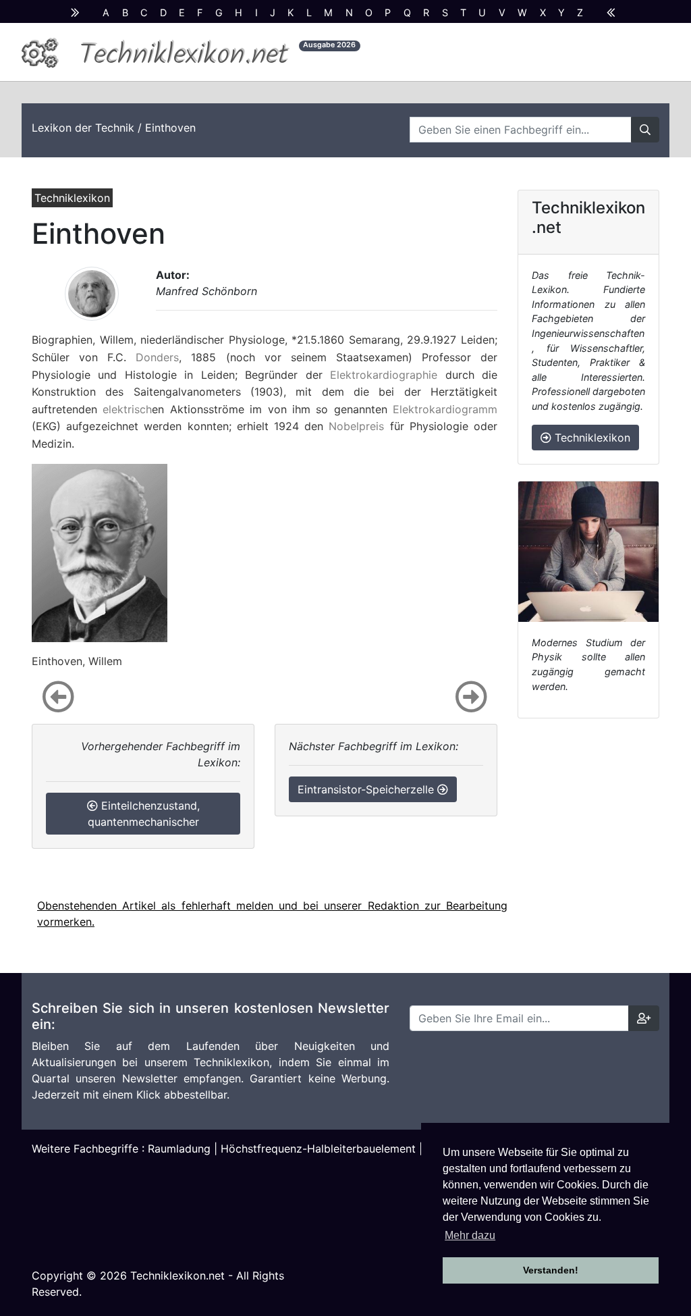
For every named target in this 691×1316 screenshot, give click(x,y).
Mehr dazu (470, 1235)
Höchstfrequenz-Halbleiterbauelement (318, 1148)
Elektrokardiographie (383, 374)
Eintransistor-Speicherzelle (367, 789)
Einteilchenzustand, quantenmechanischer (144, 813)
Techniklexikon (590, 437)
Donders (157, 357)
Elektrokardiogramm (445, 409)
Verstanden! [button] (550, 1270)
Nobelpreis (356, 426)
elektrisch (127, 409)
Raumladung (179, 1148)
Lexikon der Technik (83, 127)
